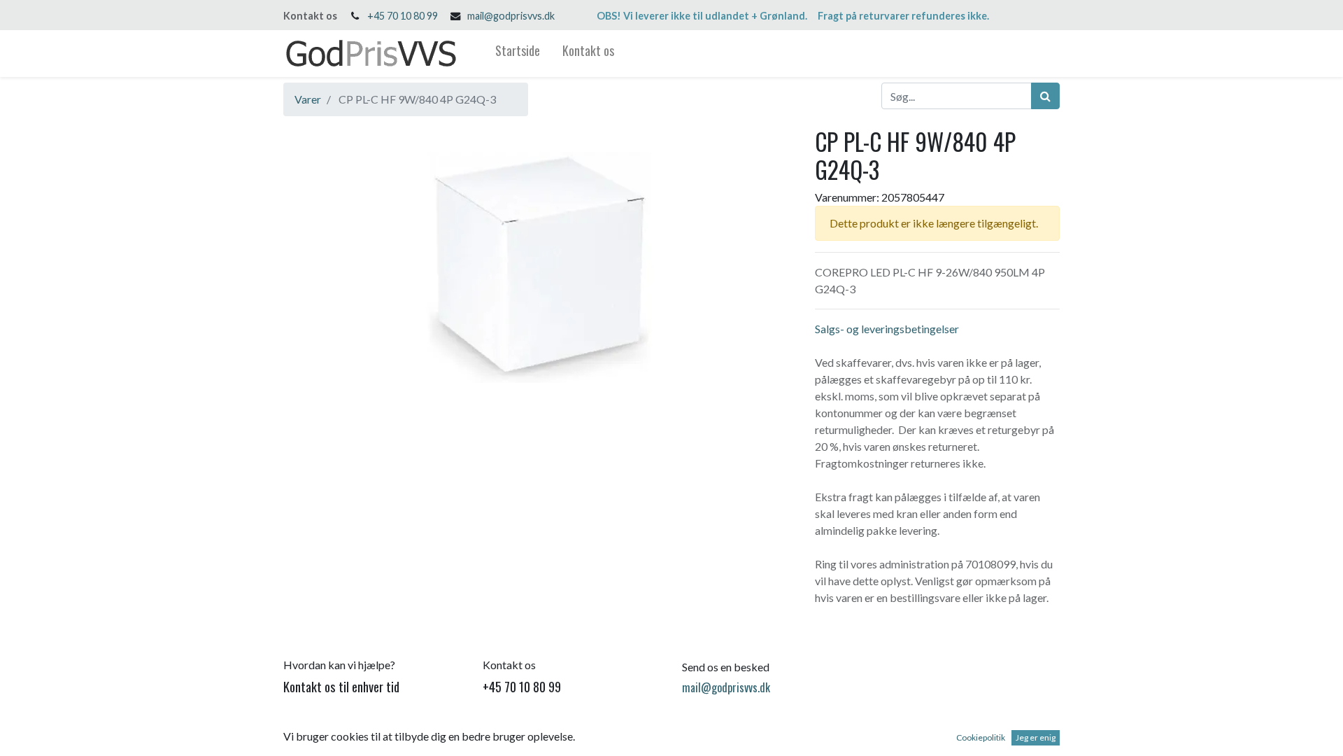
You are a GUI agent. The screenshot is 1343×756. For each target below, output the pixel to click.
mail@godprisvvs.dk (511, 16)
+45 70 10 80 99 (402, 16)
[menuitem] (517, 53)
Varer (307, 99)
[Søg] (1045, 96)
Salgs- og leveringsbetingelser (887, 328)
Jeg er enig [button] (1036, 737)
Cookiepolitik (980, 737)
